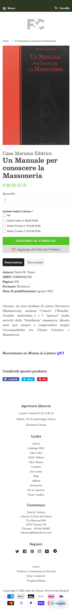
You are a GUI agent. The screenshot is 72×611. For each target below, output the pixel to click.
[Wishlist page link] (6, 4)
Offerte (36, 481)
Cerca (36, 566)
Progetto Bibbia (36, 581)
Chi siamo (36, 471)
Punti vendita (36, 495)
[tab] (13, 262)
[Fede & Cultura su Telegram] (55, 552)
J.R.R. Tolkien (36, 457)
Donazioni (36, 485)
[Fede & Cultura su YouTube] (47, 552)
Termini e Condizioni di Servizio (36, 571)
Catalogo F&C (36, 448)
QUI (60, 353)
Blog (36, 476)
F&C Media (36, 462)
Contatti (36, 467)
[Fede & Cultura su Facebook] (25, 552)
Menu (11, 8)
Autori (36, 443)
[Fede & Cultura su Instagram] (39, 552)
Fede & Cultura (35, 591)
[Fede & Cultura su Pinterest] (32, 552)
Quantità (9, 193)
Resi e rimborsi (36, 576)
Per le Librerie (36, 490)
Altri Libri (36, 453)
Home (6, 41)
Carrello (64, 8)
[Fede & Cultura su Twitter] (17, 552)
